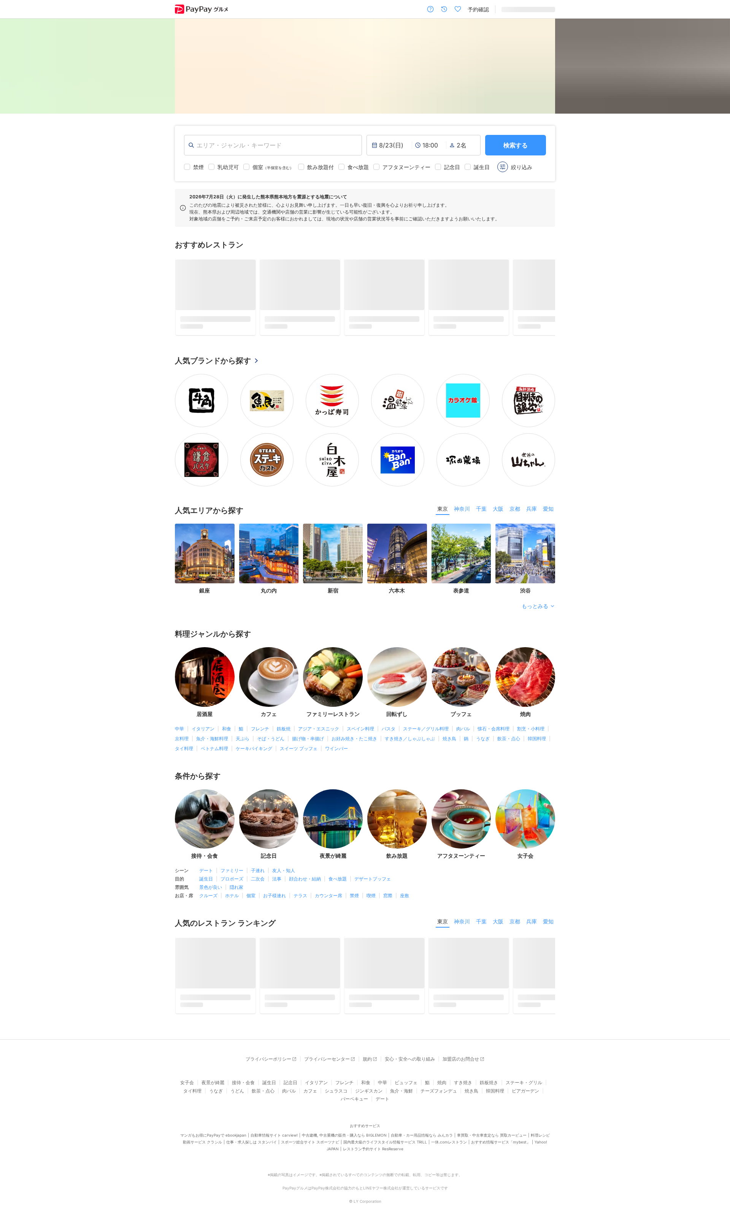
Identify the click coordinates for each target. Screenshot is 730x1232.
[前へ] (14, 66)
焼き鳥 (449, 741)
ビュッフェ (406, 1088)
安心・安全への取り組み (410, 1064)
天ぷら (242, 741)
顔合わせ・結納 (305, 881)
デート (206, 873)
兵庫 (531, 511)
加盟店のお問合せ (461, 1064)
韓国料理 (537, 741)
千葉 (481, 511)
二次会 (258, 881)
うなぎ (483, 741)
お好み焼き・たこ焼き (354, 741)
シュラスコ (336, 1096)
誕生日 (206, 881)
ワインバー (336, 751)
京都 (514, 511)
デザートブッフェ (372, 881)
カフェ (310, 1096)
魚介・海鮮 (401, 1096)
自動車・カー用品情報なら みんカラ (422, 1140)
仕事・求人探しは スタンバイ (251, 1147)
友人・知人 (283, 873)
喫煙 (371, 898)
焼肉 (441, 1088)
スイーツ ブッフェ (298, 751)
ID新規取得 (514, 9)
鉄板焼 (283, 731)
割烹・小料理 (530, 731)
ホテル (232, 898)
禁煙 (354, 898)
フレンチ (260, 731)
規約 (367, 1064)
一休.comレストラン (449, 1147)
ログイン (544, 9)
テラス (300, 898)
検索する (515, 145)
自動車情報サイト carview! (274, 1140)
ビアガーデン (525, 1096)
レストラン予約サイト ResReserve (373, 1154)
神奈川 (462, 511)
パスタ (388, 731)
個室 (251, 898)
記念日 (290, 1088)
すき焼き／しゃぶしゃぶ (410, 741)
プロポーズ (232, 881)
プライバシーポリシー (268, 1064)
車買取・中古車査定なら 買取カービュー (492, 1140)
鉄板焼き (489, 1088)
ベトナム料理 (214, 751)
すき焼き (463, 1088)
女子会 (187, 1088)
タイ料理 (184, 751)
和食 (226, 731)
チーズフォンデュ (439, 1096)
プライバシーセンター (327, 1064)
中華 (179, 731)
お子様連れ (274, 898)
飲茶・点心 (508, 741)
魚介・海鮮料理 (212, 741)
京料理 (182, 741)
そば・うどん (270, 741)
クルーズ (208, 898)
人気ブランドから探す (213, 363)
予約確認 (478, 9)
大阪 (498, 511)
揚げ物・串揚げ (308, 741)
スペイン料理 (360, 731)
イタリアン (203, 731)
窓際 (387, 898)
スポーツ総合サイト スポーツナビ (310, 1147)
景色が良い (210, 890)
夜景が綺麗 (213, 1088)
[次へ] (716, 66)
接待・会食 (243, 1088)
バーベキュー (354, 1104)
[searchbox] (273, 145)
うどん (237, 1096)
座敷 (404, 898)
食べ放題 (337, 881)
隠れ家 (236, 890)
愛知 (548, 511)
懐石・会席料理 (493, 731)
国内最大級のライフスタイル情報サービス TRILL (385, 1147)
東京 (442, 511)
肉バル (463, 731)
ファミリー (232, 873)
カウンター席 (328, 898)
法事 (276, 881)
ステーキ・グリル (524, 1088)
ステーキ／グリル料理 (426, 731)
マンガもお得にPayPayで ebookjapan (213, 1140)
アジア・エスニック (318, 731)
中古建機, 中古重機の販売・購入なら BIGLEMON (344, 1140)
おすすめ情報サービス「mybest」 (500, 1147)
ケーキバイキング (254, 751)
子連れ (258, 873)
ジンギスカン (368, 1096)
